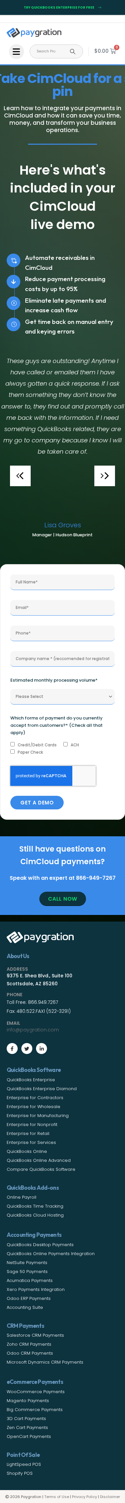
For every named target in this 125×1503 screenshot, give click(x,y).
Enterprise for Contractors (35, 1097)
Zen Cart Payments (27, 1427)
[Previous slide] (20, 476)
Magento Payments (28, 1400)
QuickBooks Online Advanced (39, 1160)
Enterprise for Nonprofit (32, 1124)
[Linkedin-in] (41, 1048)
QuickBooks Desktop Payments (40, 1244)
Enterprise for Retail (28, 1133)
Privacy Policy (84, 1496)
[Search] (73, 51)
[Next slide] (104, 476)
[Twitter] (26, 1048)
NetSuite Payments (27, 1262)
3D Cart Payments (26, 1418)
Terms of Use (56, 1496)
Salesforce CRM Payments (35, 1335)
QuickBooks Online (27, 1151)
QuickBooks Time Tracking (35, 1206)
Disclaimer (110, 1496)
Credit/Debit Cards (37, 745)
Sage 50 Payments (27, 1271)
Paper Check (30, 752)
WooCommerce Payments (36, 1392)
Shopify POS (20, 1473)
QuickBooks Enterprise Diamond (42, 1089)
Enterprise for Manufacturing (38, 1115)
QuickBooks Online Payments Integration (51, 1253)
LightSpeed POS (24, 1464)
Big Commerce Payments (35, 1409)
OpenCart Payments (29, 1436)
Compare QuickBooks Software (41, 1169)
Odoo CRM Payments (30, 1353)
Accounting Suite (25, 1307)
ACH (75, 745)
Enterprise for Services (31, 1142)
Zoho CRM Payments (29, 1344)
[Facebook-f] (12, 1048)
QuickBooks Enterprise (31, 1080)
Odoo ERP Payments (29, 1298)
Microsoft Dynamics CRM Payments (45, 1362)
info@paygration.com (33, 1029)
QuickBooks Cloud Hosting (35, 1215)
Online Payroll (21, 1197)
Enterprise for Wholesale (33, 1106)
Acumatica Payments (30, 1280)
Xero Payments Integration (36, 1289)
